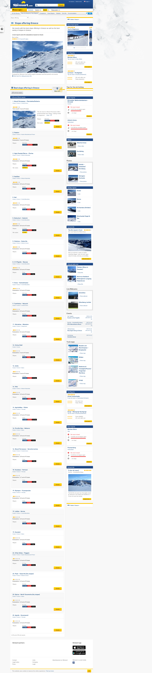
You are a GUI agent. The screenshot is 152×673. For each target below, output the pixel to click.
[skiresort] (22, 4)
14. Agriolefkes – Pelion (20, 407)
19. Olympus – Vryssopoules (22, 490)
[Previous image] (69, 38)
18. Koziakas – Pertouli (20, 470)
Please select (54, 10)
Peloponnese (24, 326)
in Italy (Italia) (78, 59)
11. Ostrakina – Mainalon (21, 324)
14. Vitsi (15, 386)
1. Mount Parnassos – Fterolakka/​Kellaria (26, 101)
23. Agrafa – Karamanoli (20, 615)
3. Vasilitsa (16, 176)
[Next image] (90, 38)
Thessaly (23, 409)
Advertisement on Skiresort (60, 660)
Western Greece (25, 243)
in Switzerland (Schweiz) (82, 398)
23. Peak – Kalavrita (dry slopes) (23, 574)
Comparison (43, 13)
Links (33, 660)
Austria (69, 104)
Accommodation (72, 13)
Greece (18, 103)
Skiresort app (77, 643)
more (48, 115)
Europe (14, 103)
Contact (14, 660)
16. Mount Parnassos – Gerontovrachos (25, 449)
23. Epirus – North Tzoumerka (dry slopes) (26, 594)
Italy (69, 431)
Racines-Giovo (72, 429)
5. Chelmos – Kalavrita (20, 241)
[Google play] (79, 654)
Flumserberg (72, 447)
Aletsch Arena (72, 120)
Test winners (71, 1)
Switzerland (70, 122)
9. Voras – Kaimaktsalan (20, 283)
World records (79, 1)
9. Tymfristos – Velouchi (20, 303)
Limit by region (18, 92)
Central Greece (24, 103)
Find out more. (50, 671)
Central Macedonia (25, 199)
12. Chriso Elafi (17, 345)
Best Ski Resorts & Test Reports (29, 13)
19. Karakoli (16, 532)
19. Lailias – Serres (19, 511)
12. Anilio (16, 366)
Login (34, 664)
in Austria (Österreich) (80, 74)
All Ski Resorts (16, 13)
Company (35, 662)
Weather (58, 13)
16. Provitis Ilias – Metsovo (21, 428)
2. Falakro (16, 132)
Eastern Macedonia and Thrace (28, 134)
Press (14, 664)
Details (58, 126)
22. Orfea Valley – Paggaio (21, 553)
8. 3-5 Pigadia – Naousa (20, 262)
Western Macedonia (25, 155)
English (87, 1)
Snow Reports (51, 13)
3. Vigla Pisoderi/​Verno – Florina (23, 153)
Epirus (22, 367)
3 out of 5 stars (24, 39)
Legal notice (15, 662)
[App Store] (79, 649)
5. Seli (15, 197)
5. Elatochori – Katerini (20, 218)
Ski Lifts (64, 13)
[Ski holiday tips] (89, 13)
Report (88, 116)
